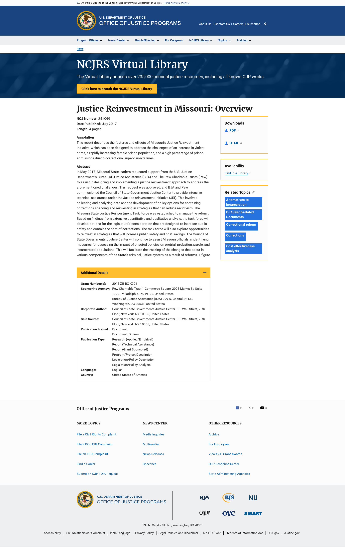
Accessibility (52, 533)
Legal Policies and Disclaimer (178, 533)
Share (268, 26)
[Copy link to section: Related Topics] (253, 192)
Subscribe (253, 24)
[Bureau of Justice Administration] (204, 501)
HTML (234, 143)
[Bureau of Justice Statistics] (228, 503)
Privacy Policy (144, 533)
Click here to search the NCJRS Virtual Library (116, 89)
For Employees (219, 444)
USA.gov (273, 533)
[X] (252, 410)
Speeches (149, 464)
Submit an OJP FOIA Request (97, 474)
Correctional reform (241, 225)
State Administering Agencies (229, 474)
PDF (232, 130)
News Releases (153, 454)
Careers (238, 24)
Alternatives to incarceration (237, 202)
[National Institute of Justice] (253, 501)
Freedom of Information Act (244, 533)
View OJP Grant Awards (225, 454)
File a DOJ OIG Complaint (95, 444)
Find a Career (86, 464)
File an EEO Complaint (92, 454)
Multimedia (151, 444)
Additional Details (94, 273)
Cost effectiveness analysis (240, 248)
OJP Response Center (224, 464)
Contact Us (222, 24)
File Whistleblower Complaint (85, 533)
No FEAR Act (212, 533)
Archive (214, 434)
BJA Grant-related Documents (240, 214)
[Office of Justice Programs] (86, 20)
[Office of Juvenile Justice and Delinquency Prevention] (204, 516)
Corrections (235, 235)
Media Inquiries (153, 434)
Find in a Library (236, 173)
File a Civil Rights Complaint (96, 434)
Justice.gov (291, 533)
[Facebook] (240, 410)
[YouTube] (264, 410)
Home (80, 48)
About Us (205, 24)
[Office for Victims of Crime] (228, 516)
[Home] (140, 20)
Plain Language (120, 533)
